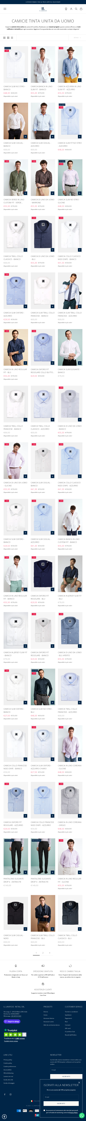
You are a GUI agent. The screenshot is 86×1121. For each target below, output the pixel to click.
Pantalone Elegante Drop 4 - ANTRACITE (41, 880)
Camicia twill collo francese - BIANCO (13, 427)
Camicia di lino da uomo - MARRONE (42, 201)
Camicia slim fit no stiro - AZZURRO (70, 144)
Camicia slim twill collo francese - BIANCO (43, 314)
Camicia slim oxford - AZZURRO (14, 314)
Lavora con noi (8, 1076)
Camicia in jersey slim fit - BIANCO (15, 654)
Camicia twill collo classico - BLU (67, 937)
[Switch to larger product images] (4, 38)
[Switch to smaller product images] (8, 38)
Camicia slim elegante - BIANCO (69, 371)
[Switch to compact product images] (12, 38)
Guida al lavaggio (9, 1083)
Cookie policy (8, 1063)
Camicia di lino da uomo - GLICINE (15, 484)
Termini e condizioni (71, 1012)
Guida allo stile (8, 1080)
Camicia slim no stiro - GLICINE (69, 201)
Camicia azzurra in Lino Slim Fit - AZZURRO (69, 88)
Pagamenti (68, 1018)
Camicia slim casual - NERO (14, 937)
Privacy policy (8, 1060)
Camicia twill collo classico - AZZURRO (40, 427)
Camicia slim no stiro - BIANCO (15, 88)
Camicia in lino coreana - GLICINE (69, 767)
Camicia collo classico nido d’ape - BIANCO (69, 257)
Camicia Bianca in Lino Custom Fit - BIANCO (69, 540)
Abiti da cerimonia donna (52, 1025)
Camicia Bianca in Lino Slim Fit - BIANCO (41, 88)
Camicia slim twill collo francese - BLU (43, 937)
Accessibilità (7, 1070)
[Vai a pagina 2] (49, 952)
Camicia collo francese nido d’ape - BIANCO (15, 767)
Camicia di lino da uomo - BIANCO (70, 427)
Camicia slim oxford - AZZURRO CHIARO (41, 767)
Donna (46, 1012)
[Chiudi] (79, 1082)
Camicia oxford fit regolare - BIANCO (40, 654)
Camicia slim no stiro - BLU (42, 710)
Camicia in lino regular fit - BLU (15, 371)
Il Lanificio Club (70, 1032)
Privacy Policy (73, 1113)
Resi (66, 1022)
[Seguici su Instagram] (10, 1094)
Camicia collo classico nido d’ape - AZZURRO (69, 484)
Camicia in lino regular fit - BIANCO (15, 597)
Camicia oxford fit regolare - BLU (40, 597)
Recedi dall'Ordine (70, 1035)
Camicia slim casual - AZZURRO (41, 144)
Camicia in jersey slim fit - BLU (69, 597)
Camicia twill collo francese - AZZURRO (67, 710)
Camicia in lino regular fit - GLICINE (69, 880)
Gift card (67, 1028)
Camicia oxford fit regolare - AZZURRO (13, 823)
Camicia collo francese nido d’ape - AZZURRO (42, 823)
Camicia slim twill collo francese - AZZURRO (70, 314)
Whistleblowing (8, 1073)
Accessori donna (49, 1018)
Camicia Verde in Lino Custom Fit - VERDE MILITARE (14, 201)
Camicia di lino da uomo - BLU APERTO (70, 654)
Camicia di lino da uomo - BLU (42, 257)
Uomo (45, 1015)
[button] (4, 1116)
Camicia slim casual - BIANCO (14, 144)
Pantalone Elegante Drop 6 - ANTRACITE (14, 880)
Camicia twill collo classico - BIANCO (13, 257)
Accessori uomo (49, 1022)
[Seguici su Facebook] (5, 1094)
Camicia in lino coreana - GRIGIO (69, 823)
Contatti (67, 1025)
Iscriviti (61, 1103)
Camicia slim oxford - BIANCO (14, 540)
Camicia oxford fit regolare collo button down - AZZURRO (42, 371)
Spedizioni (68, 1015)
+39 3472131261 (16, 1016)
